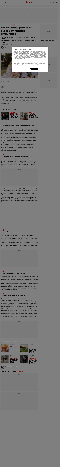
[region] (30, 59)
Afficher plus (26, 68)
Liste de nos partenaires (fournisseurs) (20, 65)
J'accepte (34, 68)
